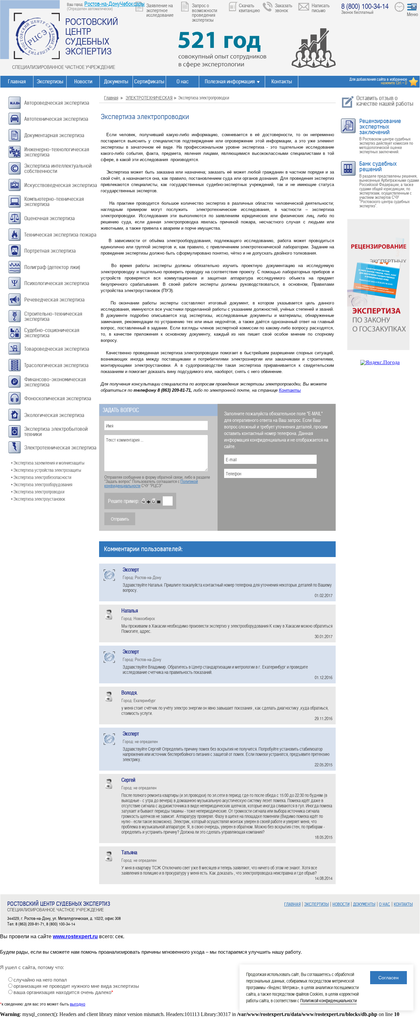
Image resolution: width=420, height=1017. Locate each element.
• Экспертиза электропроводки (37, 491)
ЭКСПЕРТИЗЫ (316, 904)
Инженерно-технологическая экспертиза (56, 152)
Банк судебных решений (378, 166)
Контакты (281, 81)
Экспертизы (50, 81)
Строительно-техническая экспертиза (53, 316)
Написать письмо (321, 7)
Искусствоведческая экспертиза (60, 185)
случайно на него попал (40, 980)
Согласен (388, 977)
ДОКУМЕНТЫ (364, 904)
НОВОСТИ (340, 904)
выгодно (77, 1004)
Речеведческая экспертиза (54, 300)
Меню (412, 14)
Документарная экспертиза (54, 135)
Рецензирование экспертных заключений (380, 126)
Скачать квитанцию (249, 7)
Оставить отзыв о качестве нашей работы (384, 101)
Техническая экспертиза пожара (60, 235)
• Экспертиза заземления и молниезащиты (47, 463)
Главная (17, 81)
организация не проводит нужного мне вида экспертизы (76, 986)
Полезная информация (230, 81)
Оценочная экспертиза (49, 218)
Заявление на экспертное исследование (160, 10)
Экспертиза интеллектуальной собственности (58, 168)
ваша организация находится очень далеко (63, 992)
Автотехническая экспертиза (56, 119)
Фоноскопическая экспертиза (57, 398)
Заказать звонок (283, 7)
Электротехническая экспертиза (60, 448)
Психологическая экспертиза (56, 283)
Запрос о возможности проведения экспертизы (204, 12)
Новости (83, 81)
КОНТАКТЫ (403, 904)
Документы (116, 81)
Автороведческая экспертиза (56, 103)
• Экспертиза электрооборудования (41, 484)
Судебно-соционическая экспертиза (51, 333)
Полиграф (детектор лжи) (52, 267)
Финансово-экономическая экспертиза (55, 382)
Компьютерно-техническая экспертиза (54, 201)
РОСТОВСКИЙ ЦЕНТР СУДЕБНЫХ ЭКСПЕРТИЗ (91, 36)
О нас (183, 81)
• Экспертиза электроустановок (38, 499)
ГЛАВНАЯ (292, 904)
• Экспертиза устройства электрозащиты (46, 470)
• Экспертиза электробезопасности (41, 477)
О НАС (384, 904)
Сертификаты (149, 81)
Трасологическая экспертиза (56, 365)
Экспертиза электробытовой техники (56, 431)
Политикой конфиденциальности (328, 1000)
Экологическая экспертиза (54, 415)
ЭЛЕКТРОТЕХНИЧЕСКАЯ (149, 97)
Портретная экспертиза (50, 251)
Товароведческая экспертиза (56, 349)
